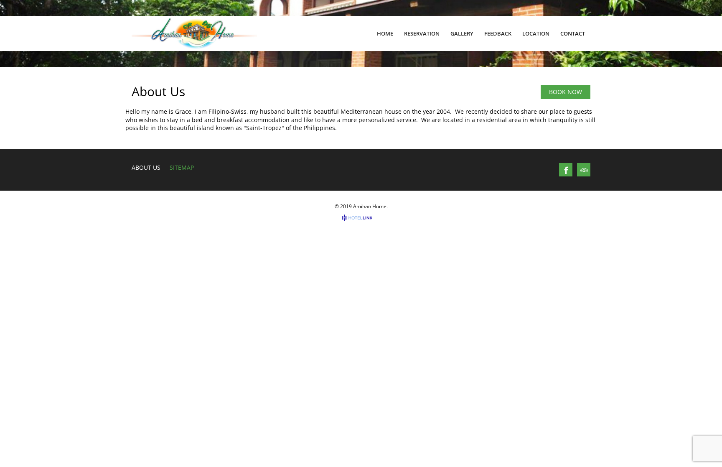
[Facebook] (566, 170)
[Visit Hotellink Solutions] (361, 217)
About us (146, 167)
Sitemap (182, 167)
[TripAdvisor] (584, 170)
